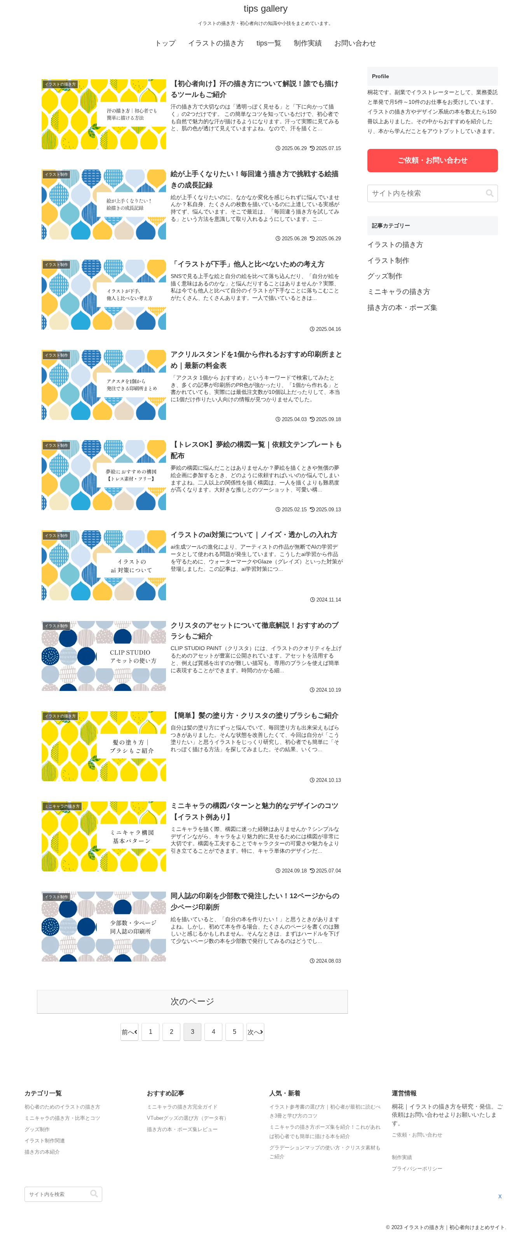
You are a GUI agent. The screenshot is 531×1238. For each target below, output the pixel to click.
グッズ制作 (37, 1129)
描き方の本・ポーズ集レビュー (182, 1129)
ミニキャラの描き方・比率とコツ (62, 1118)
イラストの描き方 (216, 43)
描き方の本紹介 (42, 1152)
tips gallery (266, 8)
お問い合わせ (355, 43)
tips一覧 (269, 43)
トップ (165, 43)
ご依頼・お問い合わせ (433, 160)
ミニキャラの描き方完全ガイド (182, 1107)
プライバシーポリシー (417, 1169)
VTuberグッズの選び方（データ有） (188, 1118)
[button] (490, 193)
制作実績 (308, 43)
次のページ (193, 1001)
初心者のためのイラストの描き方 (62, 1107)
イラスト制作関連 (44, 1141)
